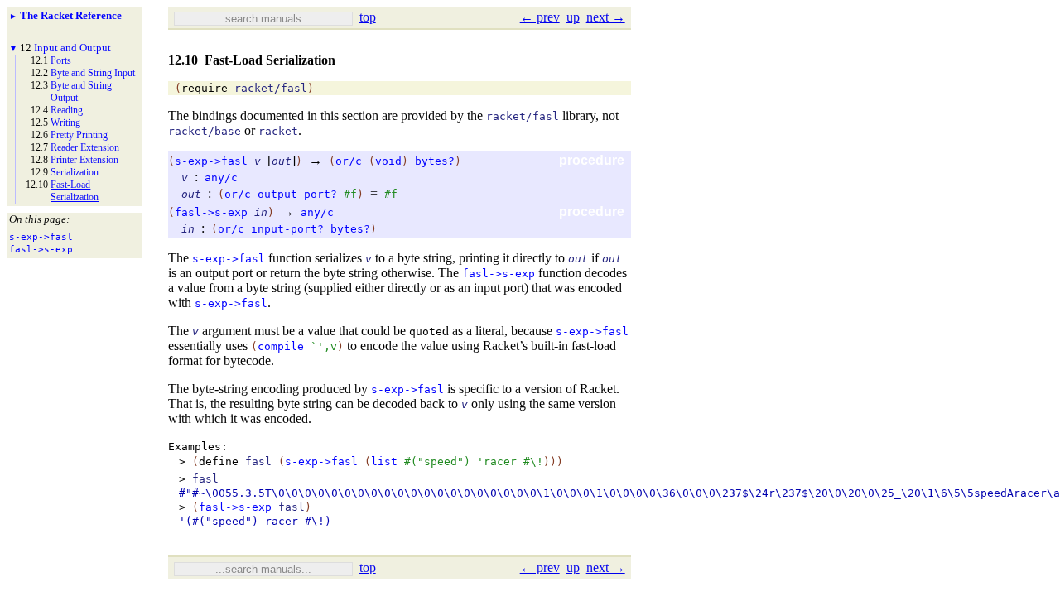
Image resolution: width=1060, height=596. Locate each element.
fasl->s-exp (211, 212)
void (388, 161)
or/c (348, 161)
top (367, 17)
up (573, 17)
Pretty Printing (79, 135)
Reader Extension (85, 147)
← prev (540, 17)
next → (605, 17)
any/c (221, 177)
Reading (67, 110)
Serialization (75, 172)
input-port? (287, 229)
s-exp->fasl (211, 161)
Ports (61, 60)
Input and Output (72, 47)
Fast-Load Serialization (75, 191)
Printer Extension (84, 160)
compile (281, 346)
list (384, 461)
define (218, 461)
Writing (65, 122)
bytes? (435, 161)
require (204, 88)
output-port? (297, 194)
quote (425, 331)
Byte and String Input (93, 73)
